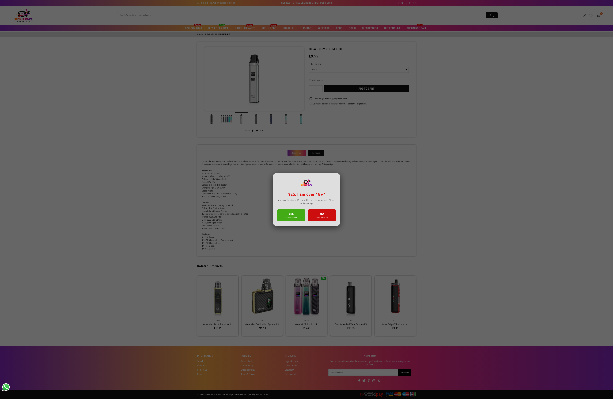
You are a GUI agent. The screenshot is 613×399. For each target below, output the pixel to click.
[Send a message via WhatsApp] (6, 387)
